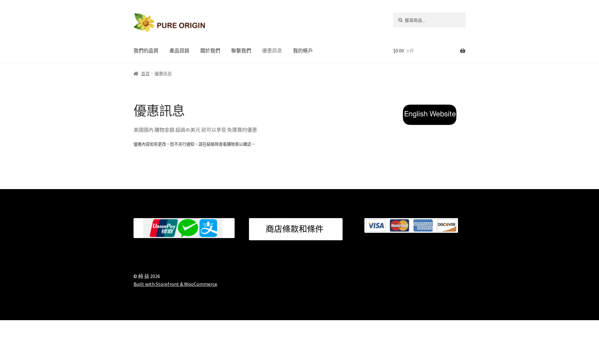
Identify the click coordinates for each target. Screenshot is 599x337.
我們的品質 (146, 50)
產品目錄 (179, 50)
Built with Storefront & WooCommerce (175, 284)
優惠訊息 (272, 50)
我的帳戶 (303, 50)
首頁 (145, 73)
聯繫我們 (241, 50)
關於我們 (210, 50)
